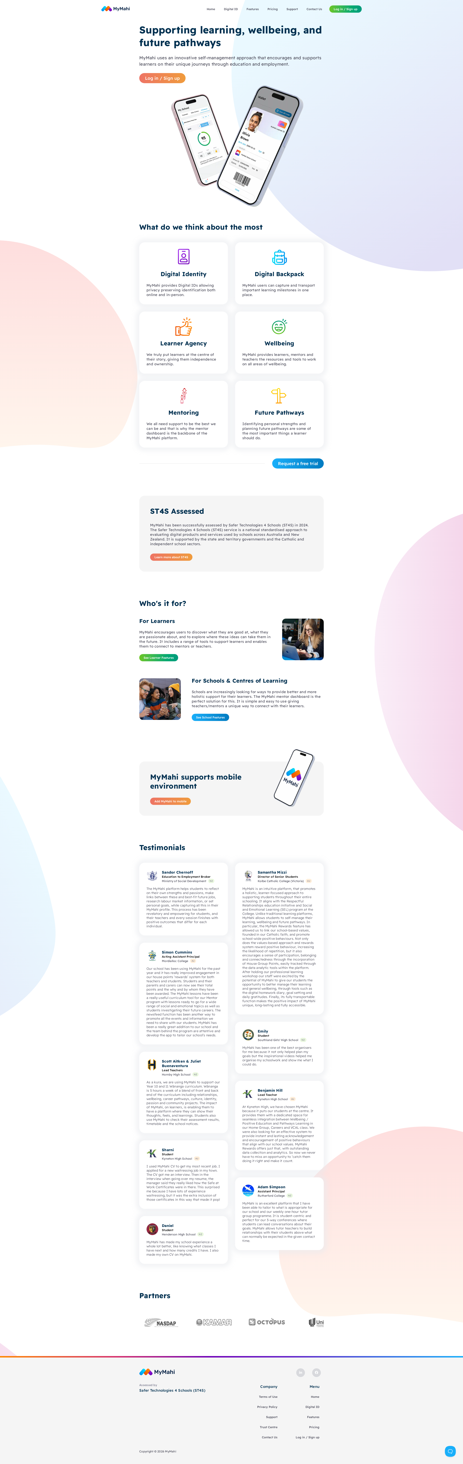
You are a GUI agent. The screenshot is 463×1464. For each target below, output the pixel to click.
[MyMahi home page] (115, 9)
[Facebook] (316, 1372)
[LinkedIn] (300, 1372)
